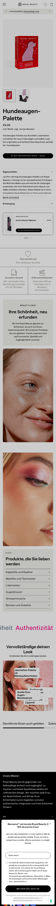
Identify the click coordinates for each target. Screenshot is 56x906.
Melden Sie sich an (28, 889)
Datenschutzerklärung (28, 863)
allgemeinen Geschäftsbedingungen (26, 898)
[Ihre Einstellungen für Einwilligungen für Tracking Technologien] (51, 901)
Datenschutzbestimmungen (23, 900)
